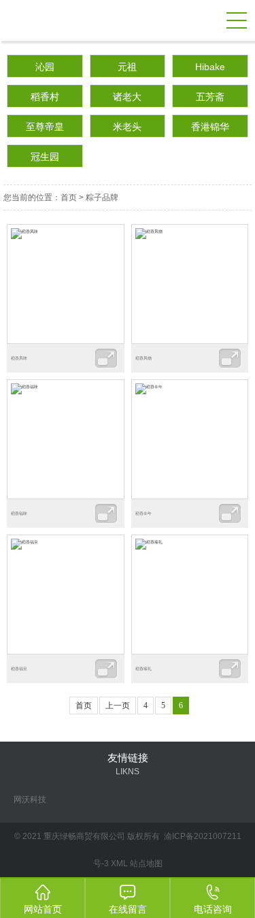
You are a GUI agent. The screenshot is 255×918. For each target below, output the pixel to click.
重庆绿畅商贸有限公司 (110, 20)
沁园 (44, 66)
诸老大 (127, 96)
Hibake (210, 66)
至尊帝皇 (45, 126)
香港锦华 (210, 126)
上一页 (117, 705)
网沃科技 (30, 799)
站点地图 (146, 863)
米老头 (127, 126)
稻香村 (45, 96)
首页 (69, 197)
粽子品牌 (102, 197)
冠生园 (45, 156)
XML (119, 863)
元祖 (127, 66)
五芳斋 (210, 96)
